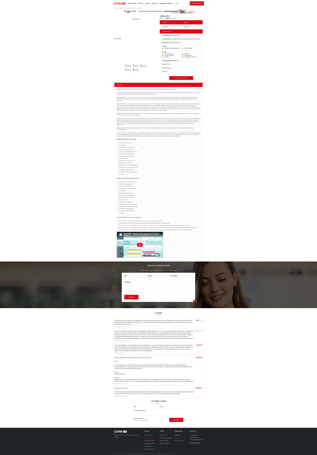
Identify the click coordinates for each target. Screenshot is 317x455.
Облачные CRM (149, 438)
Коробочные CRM (149, 443)
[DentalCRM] (135, 50)
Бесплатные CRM (149, 440)
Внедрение (163, 3)
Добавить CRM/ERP (196, 3)
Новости (169, 3)
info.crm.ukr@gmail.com (196, 439)
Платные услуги (179, 440)
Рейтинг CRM (163, 435)
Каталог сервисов (150, 449)
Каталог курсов (149, 446)
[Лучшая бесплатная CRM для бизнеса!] (158, 11)
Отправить (131, 297)
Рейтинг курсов (164, 440)
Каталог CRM (132, 3)
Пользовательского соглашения (169, 453)
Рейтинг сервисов (165, 443)
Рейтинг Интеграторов (166, 438)
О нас (176, 438)
